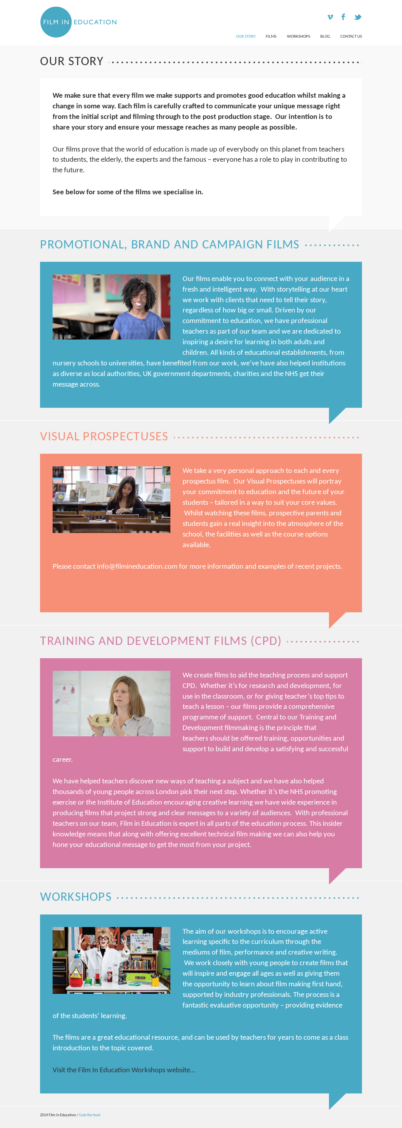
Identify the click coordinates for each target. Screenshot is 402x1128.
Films (271, 37)
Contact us (351, 37)
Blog (325, 37)
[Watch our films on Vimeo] (329, 19)
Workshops (298, 37)
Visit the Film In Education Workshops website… (124, 1070)
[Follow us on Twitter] (356, 18)
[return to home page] (75, 22)
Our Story (246, 37)
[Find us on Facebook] (343, 18)
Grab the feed (89, 1115)
